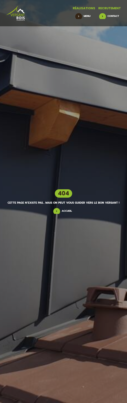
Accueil (67, 211)
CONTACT (113, 16)
